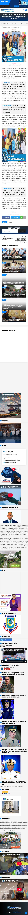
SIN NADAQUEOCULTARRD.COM (17, 912)
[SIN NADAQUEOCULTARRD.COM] (14, 909)
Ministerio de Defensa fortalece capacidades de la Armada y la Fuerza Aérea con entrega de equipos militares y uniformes (12, 258)
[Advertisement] (4, 368)
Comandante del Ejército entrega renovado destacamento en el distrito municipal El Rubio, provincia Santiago (14, 295)
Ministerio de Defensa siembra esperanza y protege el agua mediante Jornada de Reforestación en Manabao (13, 283)
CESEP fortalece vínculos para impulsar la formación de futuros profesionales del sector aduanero (14, 320)
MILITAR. (10, 222)
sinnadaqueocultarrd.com (10, 462)
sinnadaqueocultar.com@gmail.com (12, 460)
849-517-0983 (8, 457)
